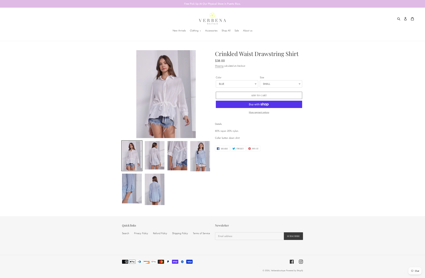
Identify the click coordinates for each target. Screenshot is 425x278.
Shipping (219, 65)
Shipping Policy (180, 233)
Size (262, 77)
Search (125, 233)
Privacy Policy (141, 233)
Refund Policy (160, 233)
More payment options (259, 112)
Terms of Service (201, 233)
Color (218, 77)
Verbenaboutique (278, 270)
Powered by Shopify (294, 270)
